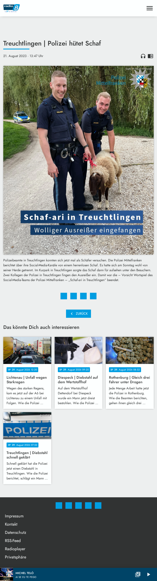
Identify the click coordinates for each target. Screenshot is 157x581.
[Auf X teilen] (73, 296)
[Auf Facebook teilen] (64, 296)
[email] (98, 505)
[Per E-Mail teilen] (93, 296)
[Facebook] (59, 505)
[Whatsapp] (78, 505)
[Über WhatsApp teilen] (83, 296)
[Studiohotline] (88, 505)
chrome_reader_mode (150, 56)
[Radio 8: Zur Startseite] (73, 8)
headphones (143, 56)
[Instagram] (68, 505)
